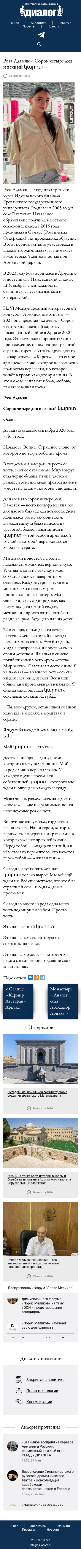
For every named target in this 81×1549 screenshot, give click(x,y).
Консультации (39, 1401)
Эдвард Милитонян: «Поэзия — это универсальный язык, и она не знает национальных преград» (33, 1263)
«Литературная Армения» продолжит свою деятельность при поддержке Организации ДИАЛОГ (47, 1496)
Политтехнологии (42, 1390)
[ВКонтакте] (30, 977)
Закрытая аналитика (45, 1379)
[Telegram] (42, 977)
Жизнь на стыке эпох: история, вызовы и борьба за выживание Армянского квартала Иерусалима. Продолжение (39, 1179)
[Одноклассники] (36, 977)
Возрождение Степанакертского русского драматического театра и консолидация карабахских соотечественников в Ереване (48, 1464)
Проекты (29, 26)
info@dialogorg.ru (40, 1545)
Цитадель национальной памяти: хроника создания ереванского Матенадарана (37, 1093)
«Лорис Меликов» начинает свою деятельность (44, 1316)
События (65, 23)
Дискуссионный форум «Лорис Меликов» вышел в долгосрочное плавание (47, 1333)
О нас (15, 23)
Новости (54, 26)
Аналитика (38, 23)
